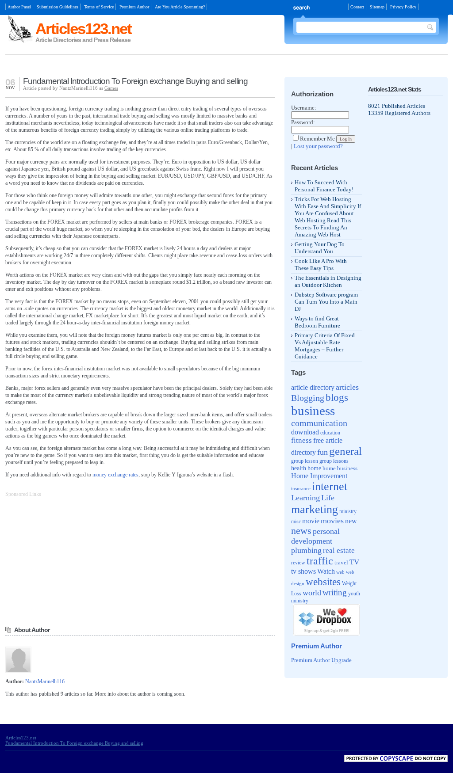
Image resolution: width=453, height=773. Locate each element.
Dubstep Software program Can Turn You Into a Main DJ (326, 301)
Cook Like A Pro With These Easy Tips (321, 264)
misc (296, 521)
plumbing (306, 550)
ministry (348, 511)
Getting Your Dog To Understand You (320, 248)
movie (310, 521)
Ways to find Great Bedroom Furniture (317, 322)
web (340, 572)
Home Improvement (319, 476)
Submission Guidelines (57, 6)
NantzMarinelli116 (45, 681)
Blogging (307, 398)
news (301, 530)
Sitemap (377, 6)
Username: (303, 107)
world (312, 592)
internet (329, 486)
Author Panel (19, 6)
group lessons (334, 461)
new (351, 521)
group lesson (304, 461)
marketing (314, 509)
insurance (301, 488)
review (298, 563)
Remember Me (317, 138)
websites (323, 581)
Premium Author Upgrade (321, 660)
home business (339, 468)
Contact (357, 6)
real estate (339, 550)
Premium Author (134, 6)
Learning (305, 497)
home (314, 468)
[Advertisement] (108, 66)
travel (341, 562)
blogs (337, 397)
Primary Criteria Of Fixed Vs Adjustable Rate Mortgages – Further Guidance (325, 346)
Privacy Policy (403, 6)
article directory (312, 387)
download (305, 432)
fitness (301, 440)
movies (332, 520)
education (330, 433)
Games (111, 88)
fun (322, 452)
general (345, 451)
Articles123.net (83, 28)
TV (354, 561)
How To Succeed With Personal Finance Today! (324, 186)
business (313, 411)
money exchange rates (115, 475)
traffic (320, 561)
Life (327, 497)
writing (334, 592)
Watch (326, 571)
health (298, 468)
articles (347, 387)
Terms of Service (99, 6)
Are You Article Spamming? (180, 6)
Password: (303, 122)
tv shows (303, 571)
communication (319, 423)
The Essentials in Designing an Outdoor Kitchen (328, 281)
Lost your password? (318, 146)
